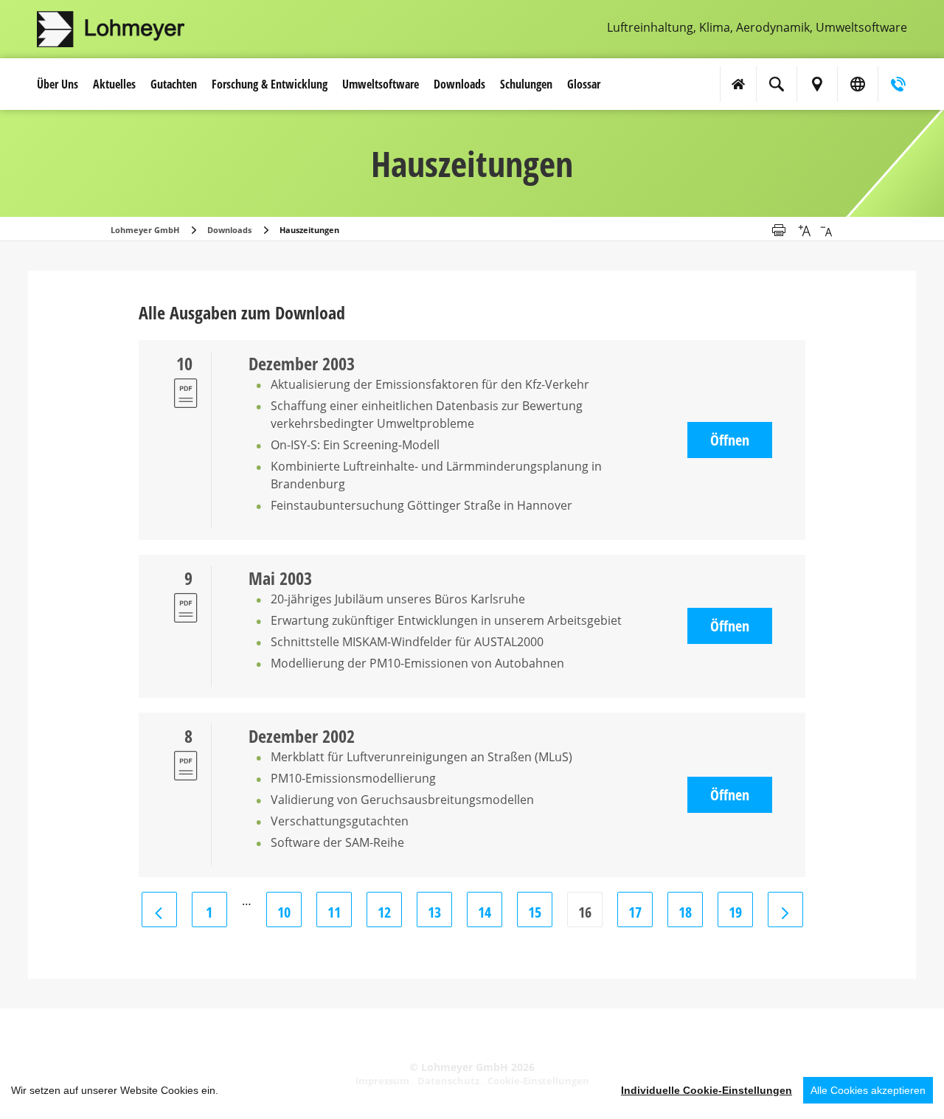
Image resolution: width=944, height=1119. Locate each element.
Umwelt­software (380, 84)
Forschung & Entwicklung (269, 84)
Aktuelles (114, 84)
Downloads (459, 84)
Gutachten (173, 84)
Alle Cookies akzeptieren (868, 1090)
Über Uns (57, 84)
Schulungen (526, 84)
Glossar (583, 84)
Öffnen (729, 440)
